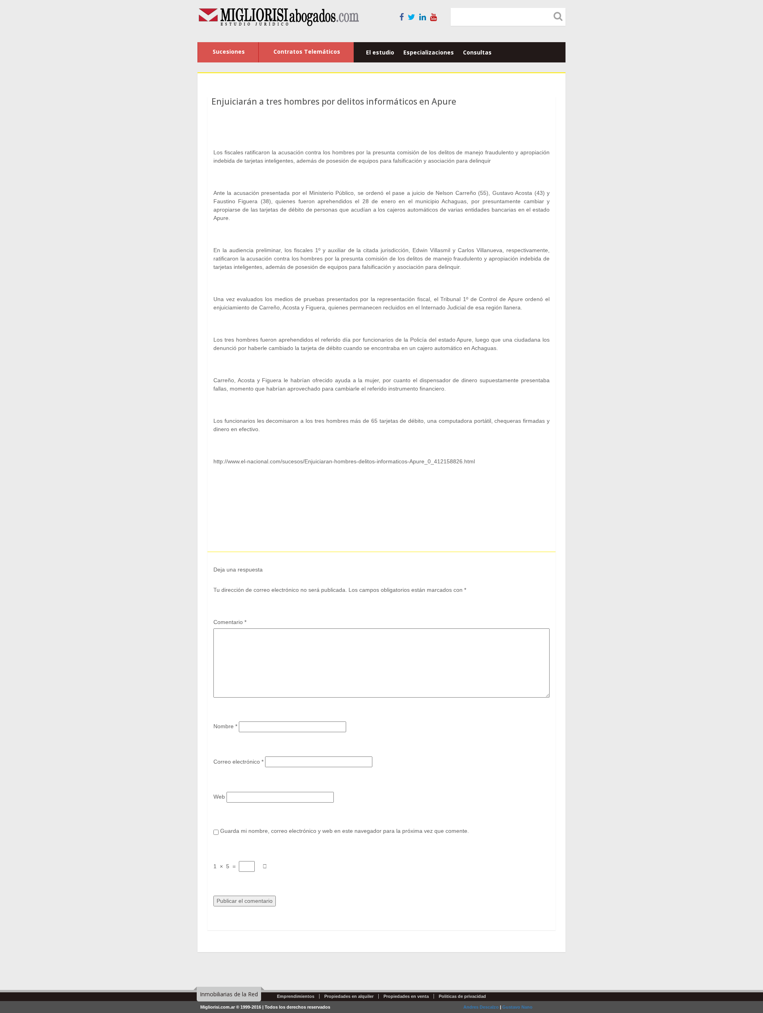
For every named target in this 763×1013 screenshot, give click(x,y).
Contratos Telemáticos (306, 51)
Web (219, 796)
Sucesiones (229, 51)
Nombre (225, 726)
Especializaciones (428, 52)
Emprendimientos (295, 996)
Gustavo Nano (517, 1007)
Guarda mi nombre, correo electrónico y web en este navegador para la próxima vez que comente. (344, 831)
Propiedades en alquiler (349, 996)
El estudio (380, 52)
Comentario (229, 622)
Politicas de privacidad (462, 996)
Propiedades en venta (406, 996)
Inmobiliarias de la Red (229, 994)
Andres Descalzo (481, 1007)
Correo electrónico (238, 761)
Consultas (477, 52)
